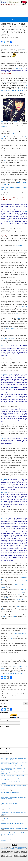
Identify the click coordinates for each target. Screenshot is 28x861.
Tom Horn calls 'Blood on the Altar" (13, 673)
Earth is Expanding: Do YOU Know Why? (10, 792)
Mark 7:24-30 (4, 597)
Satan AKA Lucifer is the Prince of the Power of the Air (12, 775)
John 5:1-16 (20, 594)
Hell (4, 616)
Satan (5, 82)
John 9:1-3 (3, 345)
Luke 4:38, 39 (23, 589)
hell (12, 611)
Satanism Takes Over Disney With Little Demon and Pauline (14, 756)
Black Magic (5, 683)
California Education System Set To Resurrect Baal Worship (14, 828)
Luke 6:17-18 (4, 479)
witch (24, 60)
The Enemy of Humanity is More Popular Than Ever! (12, 765)
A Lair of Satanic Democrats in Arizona (9, 803)
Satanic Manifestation (12, 685)
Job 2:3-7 (3, 203)
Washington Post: (20, 245)
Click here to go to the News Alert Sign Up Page (10, 751)
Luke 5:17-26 (21, 592)
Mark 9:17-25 (4, 518)
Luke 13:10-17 (4, 603)
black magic (4, 126)
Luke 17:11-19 (19, 599)
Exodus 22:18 (4, 60)
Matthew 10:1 (4, 492)
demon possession (11, 328)
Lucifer (25, 49)
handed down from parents (7, 338)
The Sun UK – (5, 121)
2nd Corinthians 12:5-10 (7, 374)
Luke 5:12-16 (16, 591)
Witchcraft (8, 687)
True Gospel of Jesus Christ (19, 633)
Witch (15, 121)
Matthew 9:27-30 (19, 584)
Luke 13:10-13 (4, 408)
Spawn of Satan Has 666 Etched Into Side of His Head (12, 823)
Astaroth (4, 689)
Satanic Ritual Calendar (6, 818)
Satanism (20, 685)
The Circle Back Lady (5, 808)
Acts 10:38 (3, 438)
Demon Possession (22, 306)
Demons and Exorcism (14, 683)
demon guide (17, 689)
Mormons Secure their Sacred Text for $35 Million (14, 693)
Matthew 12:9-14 (5, 587)
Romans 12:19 (19, 68)
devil (2, 435)
